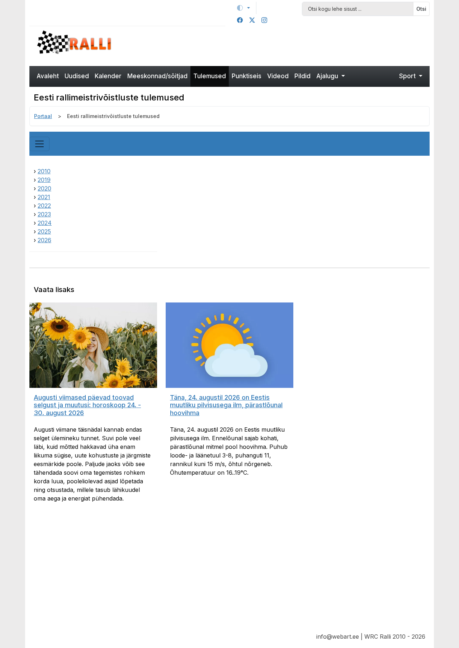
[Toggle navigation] (39, 144)
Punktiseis (246, 76)
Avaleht (48, 76)
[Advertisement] (281, 45)
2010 (44, 171)
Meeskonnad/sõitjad (157, 76)
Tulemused (209, 76)
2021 (44, 197)
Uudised (77, 76)
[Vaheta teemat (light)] (243, 8)
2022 (44, 205)
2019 (44, 179)
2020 (44, 188)
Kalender (108, 76)
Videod (278, 76)
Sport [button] (408, 76)
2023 (44, 214)
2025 (44, 231)
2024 (45, 222)
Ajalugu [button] (328, 76)
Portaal (43, 116)
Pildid (302, 76)
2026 (44, 240)
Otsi (421, 9)
